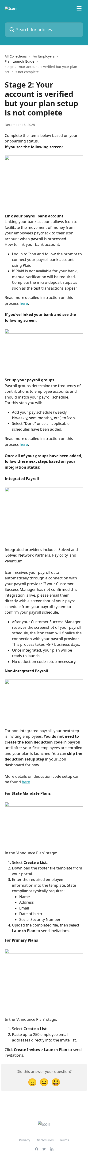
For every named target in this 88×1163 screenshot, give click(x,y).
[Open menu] (79, 8)
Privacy (24, 1140)
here (24, 303)
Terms (64, 1140)
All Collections (16, 56)
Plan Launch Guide (19, 61)
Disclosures (45, 1140)
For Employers (43, 56)
